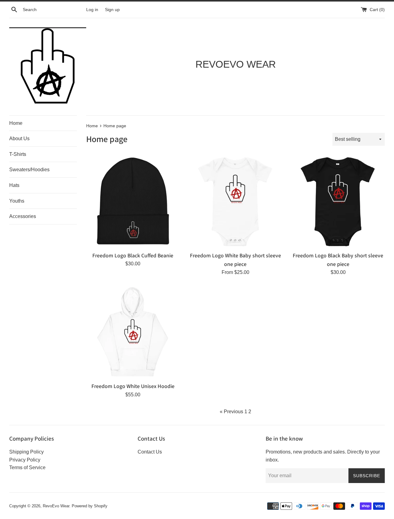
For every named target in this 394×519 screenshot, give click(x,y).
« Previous (231, 411)
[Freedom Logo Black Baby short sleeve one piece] (338, 201)
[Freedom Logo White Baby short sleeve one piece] (235, 201)
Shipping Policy (26, 451)
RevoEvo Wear (56, 506)
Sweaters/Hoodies (29, 169)
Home (15, 123)
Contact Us (150, 451)
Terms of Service (27, 467)
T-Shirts (17, 154)
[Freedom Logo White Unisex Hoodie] (132, 332)
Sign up (112, 9)
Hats (14, 185)
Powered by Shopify (89, 506)
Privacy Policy (24, 459)
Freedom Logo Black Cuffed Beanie (132, 255)
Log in (92, 9)
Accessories (22, 216)
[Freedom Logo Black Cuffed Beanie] (132, 201)
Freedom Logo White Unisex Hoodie (133, 386)
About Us (19, 138)
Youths (16, 201)
